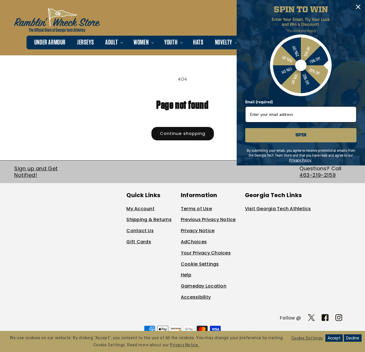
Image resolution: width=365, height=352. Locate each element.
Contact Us (140, 230)
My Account (140, 208)
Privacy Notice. (184, 345)
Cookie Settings (200, 264)
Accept (334, 338)
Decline (352, 338)
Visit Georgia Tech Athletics (278, 208)
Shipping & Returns (149, 219)
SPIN (301, 135)
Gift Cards (138, 241)
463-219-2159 (317, 175)
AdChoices (194, 241)
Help (186, 275)
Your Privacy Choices (206, 253)
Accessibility (196, 297)
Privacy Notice (198, 230)
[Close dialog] (358, 6)
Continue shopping (182, 133)
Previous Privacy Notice (208, 219)
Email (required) (259, 102)
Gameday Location (203, 286)
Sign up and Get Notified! (36, 172)
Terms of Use (196, 208)
